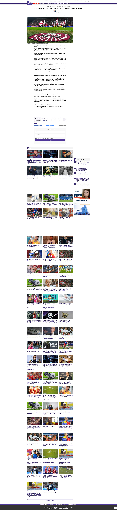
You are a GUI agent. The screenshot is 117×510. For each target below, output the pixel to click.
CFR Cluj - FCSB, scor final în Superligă (33, 260)
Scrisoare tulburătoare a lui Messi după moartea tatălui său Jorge (50, 491)
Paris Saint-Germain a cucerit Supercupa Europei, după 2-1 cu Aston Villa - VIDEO (65, 476)
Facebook (38, 125)
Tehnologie (55, 1)
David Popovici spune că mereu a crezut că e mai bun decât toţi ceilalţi (66, 412)
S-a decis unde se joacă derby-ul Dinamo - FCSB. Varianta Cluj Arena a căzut (65, 289)
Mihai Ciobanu (61, 10)
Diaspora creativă (60, 0)
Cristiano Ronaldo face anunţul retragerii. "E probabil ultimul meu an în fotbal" (34, 382)
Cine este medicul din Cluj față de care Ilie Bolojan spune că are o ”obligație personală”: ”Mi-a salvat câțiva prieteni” (82, 180)
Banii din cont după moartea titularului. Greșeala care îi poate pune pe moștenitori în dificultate (66, 305)
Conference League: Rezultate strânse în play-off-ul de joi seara (34, 289)
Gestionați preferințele (59, 504)
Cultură (82, 0)
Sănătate (78, 0)
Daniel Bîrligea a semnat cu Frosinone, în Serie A (33, 218)
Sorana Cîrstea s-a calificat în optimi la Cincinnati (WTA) (33, 351)
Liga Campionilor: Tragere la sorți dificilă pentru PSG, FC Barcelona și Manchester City (50, 204)
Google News (45, 120)
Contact (65, 504)
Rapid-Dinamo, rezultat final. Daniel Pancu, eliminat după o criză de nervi (33, 412)
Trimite (50, 140)
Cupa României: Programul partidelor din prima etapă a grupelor (65, 219)
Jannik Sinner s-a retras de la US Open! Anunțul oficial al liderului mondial (50, 275)
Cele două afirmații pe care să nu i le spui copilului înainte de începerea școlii (50, 219)
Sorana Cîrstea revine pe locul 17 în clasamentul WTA (34, 246)
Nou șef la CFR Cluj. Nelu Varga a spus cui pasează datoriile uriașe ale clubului (66, 337)
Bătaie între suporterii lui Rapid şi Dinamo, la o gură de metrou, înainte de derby (34, 427)
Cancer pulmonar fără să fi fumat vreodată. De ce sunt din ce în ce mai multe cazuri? (34, 204)
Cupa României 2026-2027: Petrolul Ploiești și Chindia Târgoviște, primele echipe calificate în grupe (64, 322)
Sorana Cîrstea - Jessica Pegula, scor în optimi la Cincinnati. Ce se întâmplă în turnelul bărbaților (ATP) (34, 305)
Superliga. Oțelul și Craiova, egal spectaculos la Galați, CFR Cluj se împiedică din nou (50, 382)
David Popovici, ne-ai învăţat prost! (49, 427)
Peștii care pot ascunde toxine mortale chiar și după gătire (33, 336)
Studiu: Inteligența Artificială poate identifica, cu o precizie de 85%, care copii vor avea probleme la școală (50, 412)
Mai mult (64, 1)
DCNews (29, 2)
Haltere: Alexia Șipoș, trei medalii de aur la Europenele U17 (50, 260)
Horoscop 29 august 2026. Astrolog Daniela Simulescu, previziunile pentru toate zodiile (83, 184)
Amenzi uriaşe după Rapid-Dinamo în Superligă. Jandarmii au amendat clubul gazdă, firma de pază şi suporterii (50, 397)
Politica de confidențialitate (44, 504)
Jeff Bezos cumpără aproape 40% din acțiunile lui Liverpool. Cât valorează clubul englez (50, 337)
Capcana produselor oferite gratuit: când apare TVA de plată (66, 246)
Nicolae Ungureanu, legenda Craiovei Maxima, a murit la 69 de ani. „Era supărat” (65, 177)
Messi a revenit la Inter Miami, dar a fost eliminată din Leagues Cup (34, 476)
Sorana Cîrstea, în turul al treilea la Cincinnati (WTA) (66, 396)
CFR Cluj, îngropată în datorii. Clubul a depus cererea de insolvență (33, 443)
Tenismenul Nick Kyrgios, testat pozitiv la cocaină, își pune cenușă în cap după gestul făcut (50, 321)
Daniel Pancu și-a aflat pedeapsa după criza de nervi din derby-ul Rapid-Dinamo (34, 321)
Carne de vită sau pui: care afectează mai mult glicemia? (33, 274)
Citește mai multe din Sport (50, 500)
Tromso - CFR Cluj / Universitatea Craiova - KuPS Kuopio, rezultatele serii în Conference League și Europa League (50, 460)
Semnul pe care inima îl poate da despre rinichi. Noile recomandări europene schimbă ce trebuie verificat (34, 397)
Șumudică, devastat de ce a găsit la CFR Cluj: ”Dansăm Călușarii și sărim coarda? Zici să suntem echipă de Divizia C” (50, 366)
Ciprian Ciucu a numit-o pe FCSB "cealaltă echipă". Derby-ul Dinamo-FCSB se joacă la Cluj (66, 382)
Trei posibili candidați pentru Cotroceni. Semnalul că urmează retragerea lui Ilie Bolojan (81, 169)
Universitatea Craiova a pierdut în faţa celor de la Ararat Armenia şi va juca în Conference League (66, 204)
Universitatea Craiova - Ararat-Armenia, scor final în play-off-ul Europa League (65, 275)
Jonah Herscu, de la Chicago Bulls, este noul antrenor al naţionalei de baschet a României (50, 246)
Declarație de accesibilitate (72, 504)
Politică (39, 0)
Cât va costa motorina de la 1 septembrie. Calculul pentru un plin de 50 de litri (65, 160)
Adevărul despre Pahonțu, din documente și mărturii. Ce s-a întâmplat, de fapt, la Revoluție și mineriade (54, 3)
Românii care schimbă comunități (70, 0)
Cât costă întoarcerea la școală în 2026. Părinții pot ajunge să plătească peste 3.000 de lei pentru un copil (66, 366)
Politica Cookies (52, 504)
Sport (51, 1)
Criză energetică (48, 0)
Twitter (51, 125)
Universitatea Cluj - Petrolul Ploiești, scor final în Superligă (49, 176)
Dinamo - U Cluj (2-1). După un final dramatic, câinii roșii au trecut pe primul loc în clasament (66, 260)
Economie (54, 0)
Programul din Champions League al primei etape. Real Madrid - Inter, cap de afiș (33, 177)
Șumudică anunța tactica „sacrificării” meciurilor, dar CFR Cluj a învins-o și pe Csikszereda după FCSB (50, 160)
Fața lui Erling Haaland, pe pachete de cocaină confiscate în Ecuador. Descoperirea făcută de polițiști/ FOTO (50, 477)
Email (63, 125)
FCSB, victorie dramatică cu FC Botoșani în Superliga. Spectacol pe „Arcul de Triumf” (65, 351)
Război (43, 0)
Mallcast (59, 1)
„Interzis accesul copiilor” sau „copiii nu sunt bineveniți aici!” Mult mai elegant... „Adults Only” (50, 351)
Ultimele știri (35, 0)
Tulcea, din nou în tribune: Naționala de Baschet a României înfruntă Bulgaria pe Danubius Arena (50, 443)
